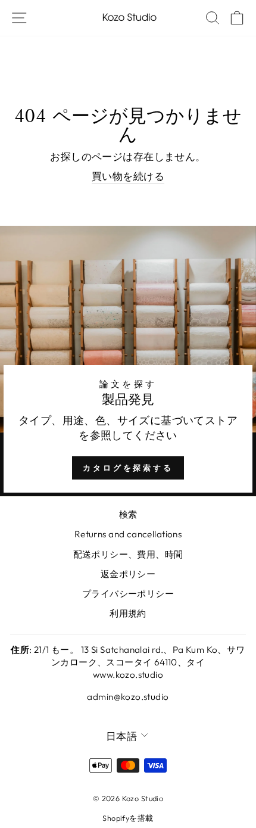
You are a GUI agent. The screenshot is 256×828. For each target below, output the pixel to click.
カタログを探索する (128, 467)
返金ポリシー (128, 574)
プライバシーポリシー (128, 593)
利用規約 (128, 613)
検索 (128, 514)
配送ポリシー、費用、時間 (128, 554)
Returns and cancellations (128, 534)
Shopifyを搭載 (127, 818)
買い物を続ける (128, 176)
